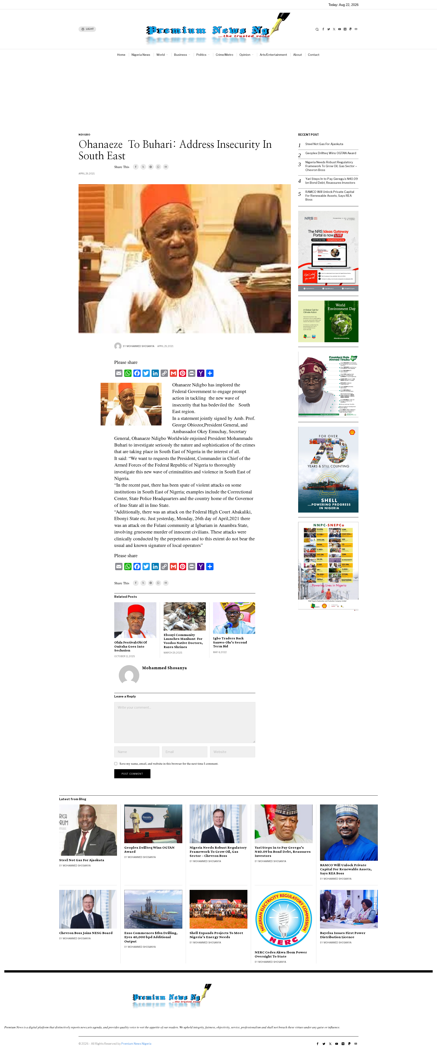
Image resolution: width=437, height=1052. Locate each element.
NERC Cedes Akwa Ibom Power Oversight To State (281, 954)
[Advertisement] (218, 94)
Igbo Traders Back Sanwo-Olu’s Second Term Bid (230, 642)
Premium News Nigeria (136, 1043)
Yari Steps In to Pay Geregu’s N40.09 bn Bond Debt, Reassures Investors (331, 180)
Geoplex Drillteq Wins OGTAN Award (330, 153)
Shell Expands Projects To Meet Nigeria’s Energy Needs (216, 935)
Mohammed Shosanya (140, 346)
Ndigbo (84, 134)
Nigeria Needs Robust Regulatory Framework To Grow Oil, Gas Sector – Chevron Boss (331, 166)
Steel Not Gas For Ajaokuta (324, 144)
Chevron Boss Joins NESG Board (86, 933)
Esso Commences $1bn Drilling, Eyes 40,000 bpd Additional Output (151, 937)
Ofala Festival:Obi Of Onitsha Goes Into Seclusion (130, 646)
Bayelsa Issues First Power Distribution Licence (343, 935)
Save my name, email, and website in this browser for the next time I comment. (168, 763)
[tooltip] (323, 29)
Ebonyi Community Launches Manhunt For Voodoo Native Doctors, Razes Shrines (183, 641)
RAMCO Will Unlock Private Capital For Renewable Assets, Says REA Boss (329, 195)
